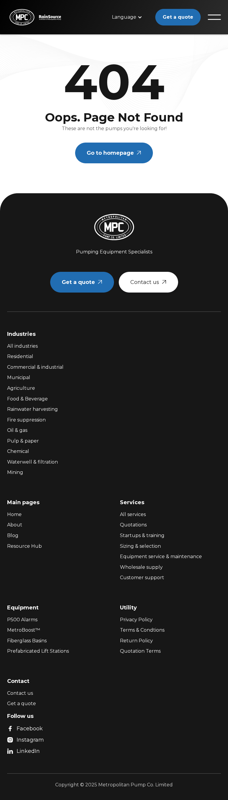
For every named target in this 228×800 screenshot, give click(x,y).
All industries (22, 346)
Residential (20, 356)
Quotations (133, 525)
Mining (15, 472)
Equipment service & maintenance (161, 556)
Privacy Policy (136, 619)
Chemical (18, 451)
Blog (12, 535)
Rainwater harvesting (32, 409)
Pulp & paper (23, 441)
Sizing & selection (140, 546)
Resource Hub (24, 546)
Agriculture (21, 388)
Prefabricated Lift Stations (38, 651)
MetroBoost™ (23, 630)
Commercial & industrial (35, 367)
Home (14, 514)
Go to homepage (114, 153)
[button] (127, 17)
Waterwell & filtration (32, 462)
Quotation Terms (140, 651)
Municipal (18, 377)
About (14, 525)
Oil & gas (17, 430)
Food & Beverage (27, 399)
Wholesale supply (141, 567)
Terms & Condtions (142, 630)
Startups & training (142, 535)
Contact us (148, 282)
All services (133, 514)
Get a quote (178, 17)
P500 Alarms (22, 619)
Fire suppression (26, 420)
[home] (16, 17)
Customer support (142, 577)
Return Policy (136, 640)
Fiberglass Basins (27, 640)
